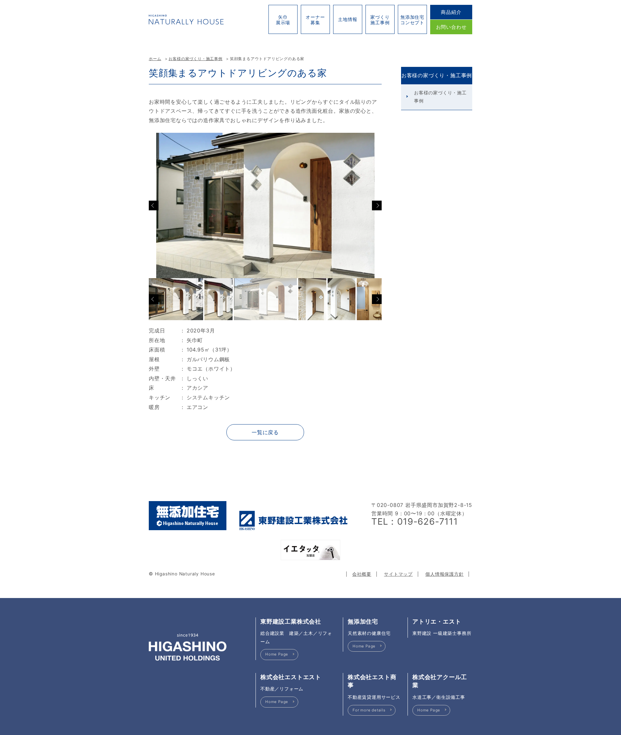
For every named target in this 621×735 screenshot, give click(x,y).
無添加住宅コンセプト (412, 19)
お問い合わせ (451, 27)
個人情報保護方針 (444, 574)
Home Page (276, 654)
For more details (369, 710)
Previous (153, 205)
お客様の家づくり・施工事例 (195, 59)
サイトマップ (398, 574)
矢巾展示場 (283, 19)
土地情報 (347, 19)
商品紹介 (451, 12)
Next (377, 205)
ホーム (155, 59)
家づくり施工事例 (379, 19)
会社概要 (361, 574)
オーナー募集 (315, 19)
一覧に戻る (265, 432)
